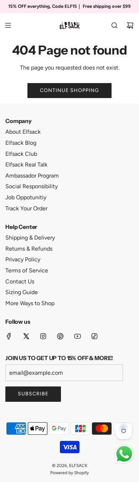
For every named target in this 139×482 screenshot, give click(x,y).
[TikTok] (94, 336)
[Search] (114, 25)
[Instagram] (43, 336)
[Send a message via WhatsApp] (124, 454)
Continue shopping (69, 90)
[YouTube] (77, 336)
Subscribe (33, 394)
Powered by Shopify (69, 472)
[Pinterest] (60, 336)
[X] (26, 336)
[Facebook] (9, 336)
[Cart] (130, 25)
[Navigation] (8, 25)
